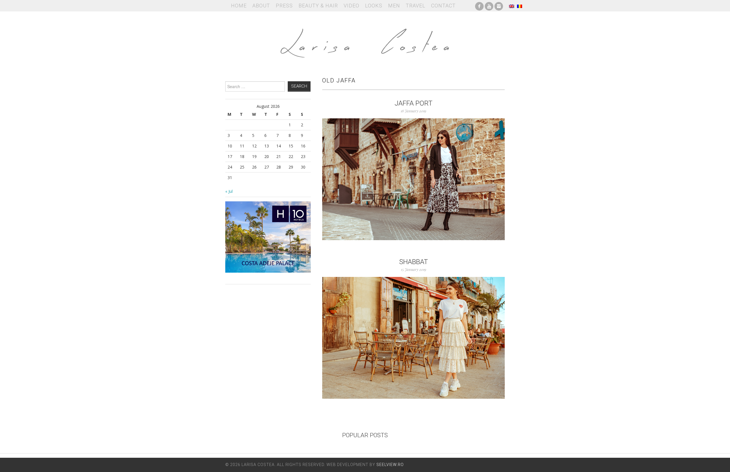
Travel (415, 6)
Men (394, 6)
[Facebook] (479, 5)
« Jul (229, 191)
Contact (443, 6)
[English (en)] (511, 5)
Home (239, 6)
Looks (373, 6)
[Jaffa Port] (413, 179)
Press (284, 6)
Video (351, 6)
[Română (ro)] (519, 5)
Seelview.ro (390, 464)
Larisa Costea (365, 39)
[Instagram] (499, 5)
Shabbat (413, 262)
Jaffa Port (414, 103)
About (261, 6)
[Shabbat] (413, 338)
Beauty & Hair (318, 6)
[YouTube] (489, 5)
